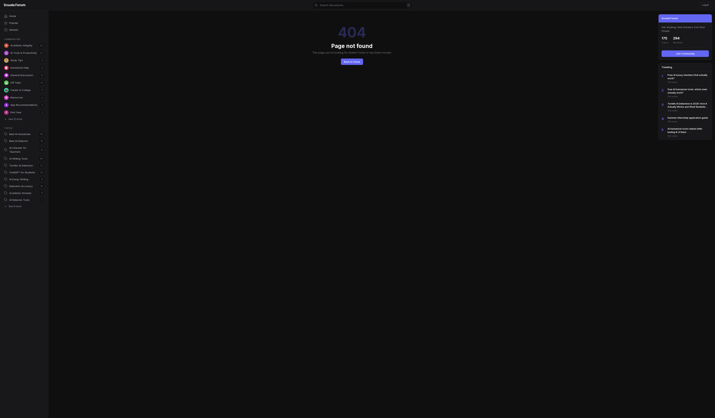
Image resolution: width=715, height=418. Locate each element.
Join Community (685, 53)
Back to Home (352, 61)
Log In (705, 5)
